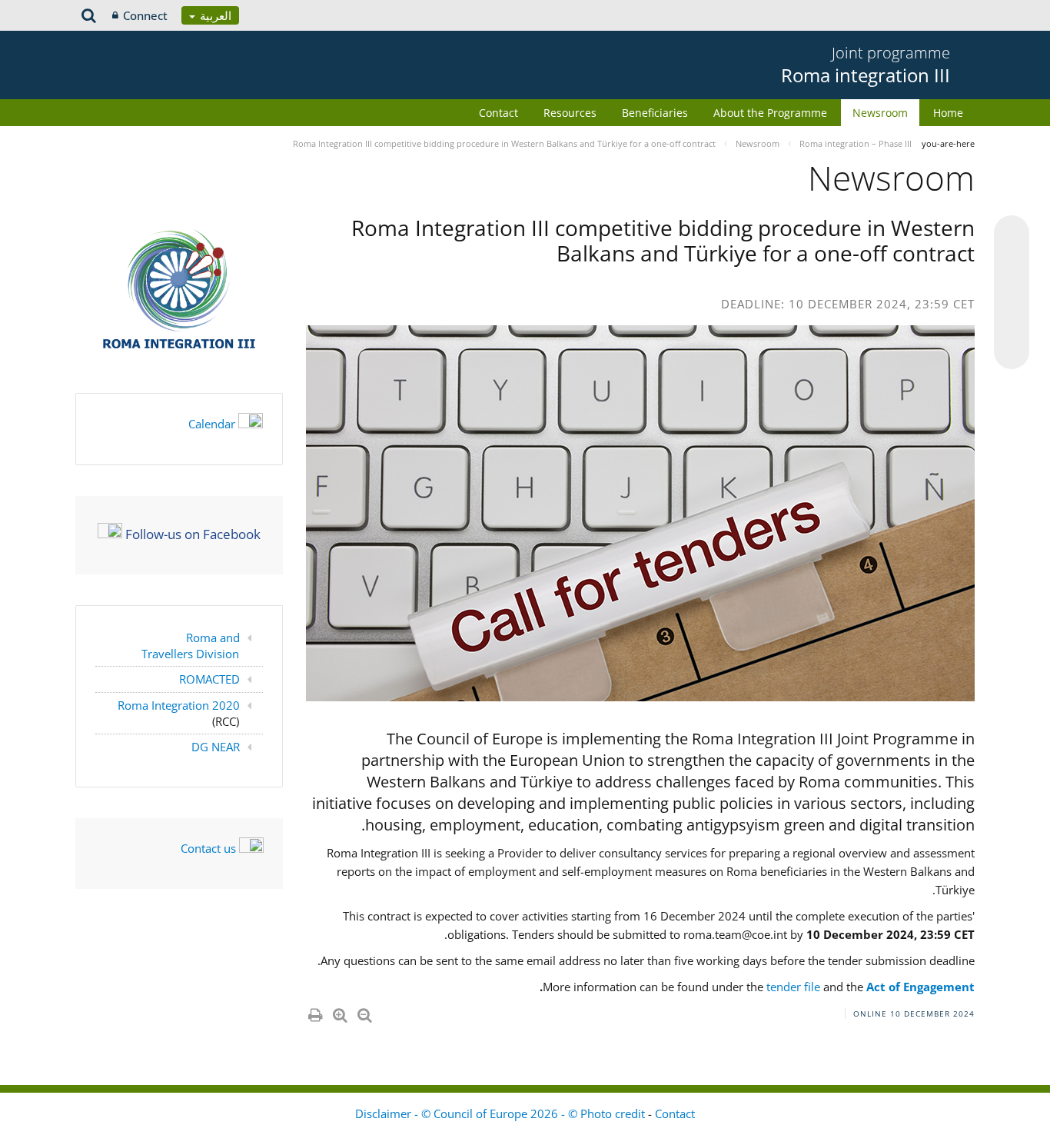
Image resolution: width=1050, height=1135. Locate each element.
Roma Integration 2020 (179, 705)
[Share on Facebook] (1011, 293)
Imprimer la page (314, 1012)
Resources (569, 112)
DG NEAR (215, 746)
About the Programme (770, 112)
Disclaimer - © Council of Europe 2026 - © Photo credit (501, 1113)
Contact (498, 112)
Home (948, 112)
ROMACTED (209, 679)
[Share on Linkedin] (1011, 322)
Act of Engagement (920, 986)
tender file (791, 986)
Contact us (208, 848)
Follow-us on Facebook (193, 533)
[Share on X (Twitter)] (1011, 263)
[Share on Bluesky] (1011, 234)
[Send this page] (1011, 351)
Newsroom (880, 112)
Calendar (211, 423)
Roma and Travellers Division (191, 645)
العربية (214, 15)
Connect (145, 15)
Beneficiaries (655, 112)
